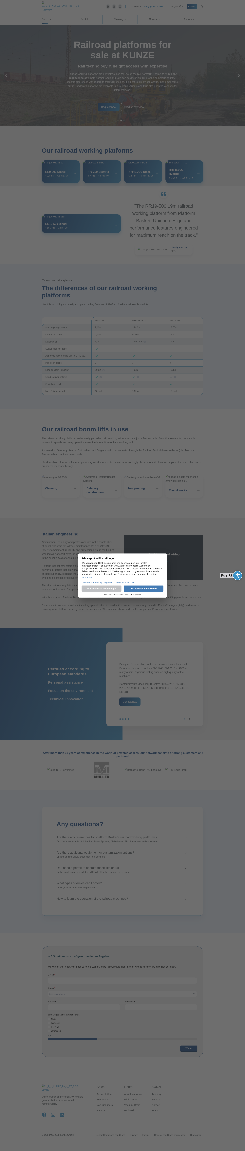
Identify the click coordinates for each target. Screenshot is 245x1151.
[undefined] (237, 575)
